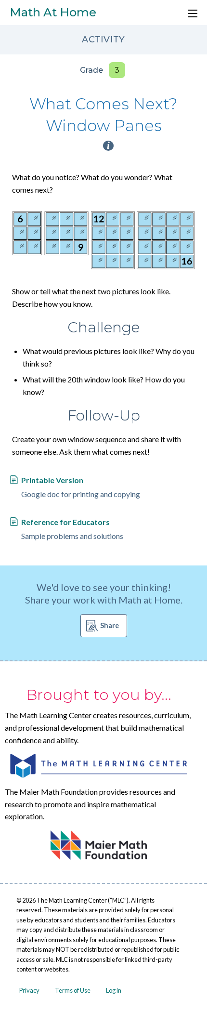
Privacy (29, 990)
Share (109, 625)
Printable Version (52, 480)
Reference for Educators (65, 521)
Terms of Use (73, 990)
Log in (113, 990)
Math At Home (53, 12)
